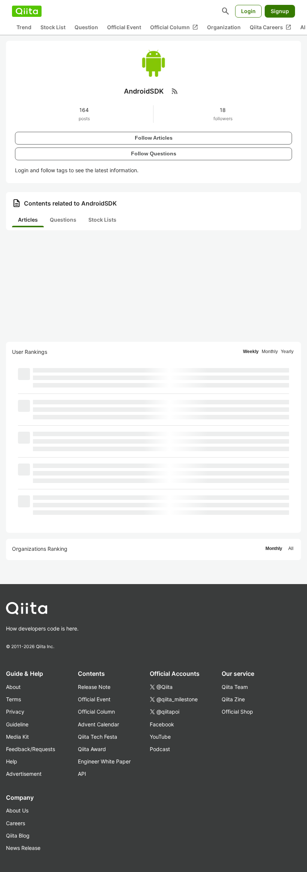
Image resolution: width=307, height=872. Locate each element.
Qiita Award (92, 749)
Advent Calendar (98, 724)
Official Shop (237, 711)
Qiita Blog (18, 835)
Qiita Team (235, 687)
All (291, 548)
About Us (17, 810)
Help (11, 761)
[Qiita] (27, 11)
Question (86, 27)
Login (248, 11)
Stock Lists (102, 219)
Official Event (124, 27)
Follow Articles (154, 138)
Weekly (251, 351)
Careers (15, 823)
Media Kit (17, 736)
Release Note (94, 687)
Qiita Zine (233, 699)
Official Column (174, 27)
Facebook (162, 724)
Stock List (53, 27)
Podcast (160, 749)
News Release (23, 848)
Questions (63, 219)
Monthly (270, 351)
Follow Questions (153, 154)
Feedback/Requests (30, 749)
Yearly (287, 351)
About (13, 687)
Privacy (15, 711)
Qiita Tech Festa (97, 736)
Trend (23, 27)
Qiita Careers (270, 27)
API (82, 774)
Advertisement (24, 774)
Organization (224, 27)
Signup (280, 11)
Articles (28, 219)
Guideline (17, 724)
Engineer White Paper (104, 761)
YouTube (160, 736)
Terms (13, 699)
